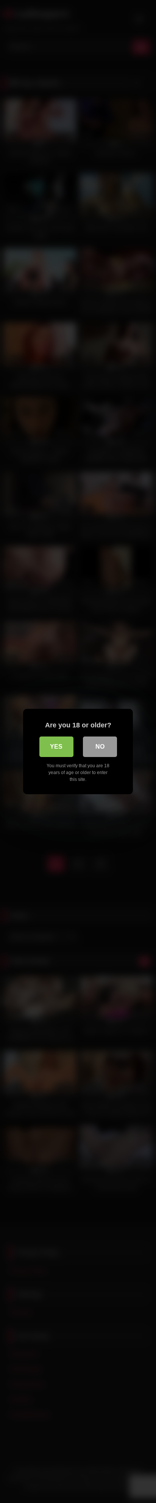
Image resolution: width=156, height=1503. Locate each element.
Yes (56, 746)
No (100, 746)
